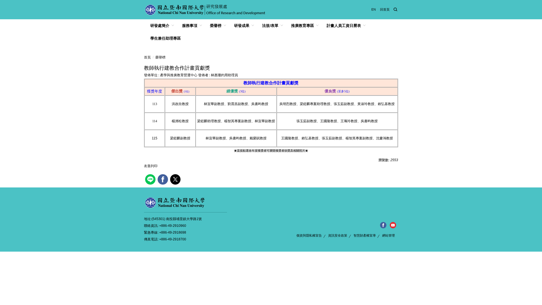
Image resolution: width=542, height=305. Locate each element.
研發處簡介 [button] (159, 26)
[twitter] (176, 179)
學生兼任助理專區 (165, 38)
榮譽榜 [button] (215, 26)
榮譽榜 (160, 57)
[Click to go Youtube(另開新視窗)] (393, 225)
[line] (151, 179)
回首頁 (385, 9)
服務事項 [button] (189, 26)
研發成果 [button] (241, 26)
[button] (395, 9)
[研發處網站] (205, 9)
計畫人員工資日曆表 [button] (344, 26)
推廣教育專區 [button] (302, 26)
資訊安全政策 (337, 235)
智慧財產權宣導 (365, 235)
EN (373, 9)
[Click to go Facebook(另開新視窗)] (383, 225)
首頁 (147, 57)
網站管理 (388, 235)
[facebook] (163, 179)
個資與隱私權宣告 (309, 235)
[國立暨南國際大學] (175, 202)
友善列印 (151, 166)
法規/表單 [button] (270, 26)
